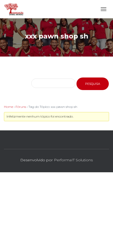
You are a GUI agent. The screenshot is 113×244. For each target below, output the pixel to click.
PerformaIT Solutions (73, 160)
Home (8, 107)
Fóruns (21, 107)
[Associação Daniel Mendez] (16, 9)
